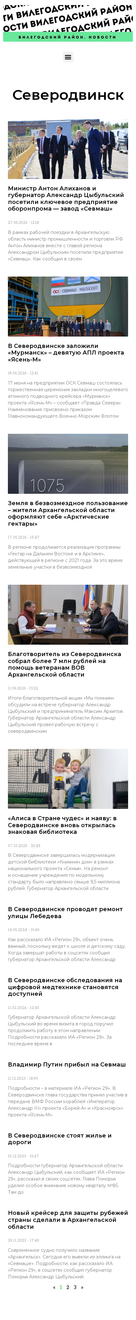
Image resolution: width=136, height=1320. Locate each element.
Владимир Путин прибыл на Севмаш (67, 1064)
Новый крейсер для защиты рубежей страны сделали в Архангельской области (68, 1220)
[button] (68, 57)
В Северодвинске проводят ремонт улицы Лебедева (65, 913)
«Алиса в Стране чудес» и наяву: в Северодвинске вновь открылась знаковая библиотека (62, 825)
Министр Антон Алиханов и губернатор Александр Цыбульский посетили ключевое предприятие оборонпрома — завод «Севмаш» (66, 198)
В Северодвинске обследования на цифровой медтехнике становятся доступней (65, 987)
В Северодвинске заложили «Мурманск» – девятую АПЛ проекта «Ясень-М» (66, 353)
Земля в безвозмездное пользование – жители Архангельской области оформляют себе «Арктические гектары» (68, 513)
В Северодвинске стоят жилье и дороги (60, 1139)
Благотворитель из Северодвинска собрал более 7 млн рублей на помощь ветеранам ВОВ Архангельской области (64, 664)
